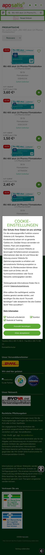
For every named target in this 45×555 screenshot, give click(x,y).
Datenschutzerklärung (19, 286)
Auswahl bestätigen (22, 326)
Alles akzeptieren (22, 333)
